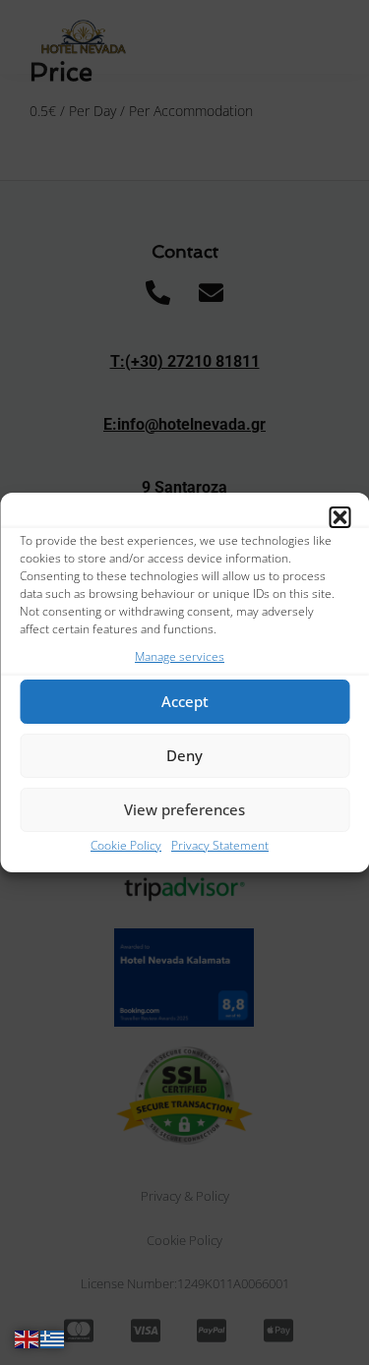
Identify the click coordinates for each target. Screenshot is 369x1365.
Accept (185, 701)
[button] (339, 517)
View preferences (184, 809)
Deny (184, 755)
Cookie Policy (126, 845)
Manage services (179, 656)
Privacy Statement (220, 845)
